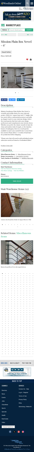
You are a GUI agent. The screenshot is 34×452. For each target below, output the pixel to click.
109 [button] (30, 293)
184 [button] (24, 308)
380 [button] (18, 347)
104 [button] (15, 293)
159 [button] (15, 304)
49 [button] (15, 282)
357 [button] (15, 343)
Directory (4, 390)
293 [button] (21, 330)
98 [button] (30, 291)
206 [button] (24, 313)
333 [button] (8, 339)
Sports (4, 408)
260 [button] (21, 323)
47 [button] (8, 282)
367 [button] (11, 345)
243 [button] (2, 321)
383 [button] (27, 347)
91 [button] (8, 291)
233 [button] (5, 319)
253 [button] (33, 321)
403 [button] (21, 352)
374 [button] (33, 345)
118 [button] (24, 295)
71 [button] (15, 286)
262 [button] (27, 323)
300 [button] (8, 332)
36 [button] (8, 280)
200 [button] (5, 313)
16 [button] (15, 276)
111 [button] (2, 295)
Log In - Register (23, 392)
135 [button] (8, 299)
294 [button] (24, 330)
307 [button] (30, 332)
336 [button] (18, 339)
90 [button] (5, 291)
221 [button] (2, 317)
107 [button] (24, 293)
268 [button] (11, 326)
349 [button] (24, 341)
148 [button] (15, 302)
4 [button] (11, 225)
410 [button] (8, 354)
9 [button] (27, 225)
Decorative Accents (22, 156)
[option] (17, 77)
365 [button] (5, 345)
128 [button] (21, 297)
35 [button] (5, 280)
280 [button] (15, 328)
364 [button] (2, 345)
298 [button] (2, 332)
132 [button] (33, 297)
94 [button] (18, 291)
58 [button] (8, 284)
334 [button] (11, 339)
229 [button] (27, 317)
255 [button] (5, 323)
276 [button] (2, 328)
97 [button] (27, 291)
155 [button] (2, 304)
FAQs (20, 403)
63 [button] (24, 284)
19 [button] (24, 276)
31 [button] (27, 278)
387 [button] (5, 349)
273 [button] (27, 326)
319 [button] (33, 334)
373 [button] (30, 345)
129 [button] (24, 297)
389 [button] (11, 349)
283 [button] (24, 328)
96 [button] (24, 291)
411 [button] (11, 354)
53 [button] (27, 282)
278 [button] (8, 328)
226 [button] (18, 317)
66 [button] (33, 284)
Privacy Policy (23, 399)
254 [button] (2, 323)
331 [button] (2, 339)
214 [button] (15, 315)
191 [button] (11, 310)
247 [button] (15, 321)
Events (4, 397)
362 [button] (30, 343)
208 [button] (30, 313)
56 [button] (2, 284)
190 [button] (8, 310)
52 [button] (24, 282)
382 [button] (24, 347)
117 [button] (21, 295)
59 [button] (11, 284)
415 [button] (24, 354)
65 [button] (30, 284)
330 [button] (33, 336)
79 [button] (5, 289)
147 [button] (11, 302)
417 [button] (30, 354)
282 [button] (21, 328)
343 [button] (5, 341)
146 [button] (8, 302)
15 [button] (11, 276)
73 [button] (21, 286)
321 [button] (5, 336)
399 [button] (8, 352)
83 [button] (18, 289)
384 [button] (30, 347)
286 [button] (33, 328)
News (3, 394)
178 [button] (5, 308)
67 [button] (2, 286)
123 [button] (5, 297)
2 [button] (18, 93)
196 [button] (27, 310)
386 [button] (2, 349)
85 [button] (24, 289)
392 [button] (21, 349)
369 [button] (18, 345)
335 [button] (15, 339)
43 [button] (30, 280)
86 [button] (27, 289)
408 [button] (2, 354)
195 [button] (24, 310)
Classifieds (5, 404)
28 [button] (18, 278)
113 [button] (8, 295)
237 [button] (18, 319)
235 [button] (11, 319)
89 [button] (2, 291)
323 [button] (11, 336)
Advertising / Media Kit (25, 406)
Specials (4, 412)
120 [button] (30, 295)
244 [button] (5, 321)
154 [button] (33, 302)
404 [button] (24, 352)
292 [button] (18, 330)
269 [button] (15, 326)
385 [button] (33, 347)
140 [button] (24, 299)
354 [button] (5, 343)
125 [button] (11, 297)
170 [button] (15, 306)
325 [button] (18, 336)
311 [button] (8, 334)
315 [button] (21, 334)
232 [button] (2, 319)
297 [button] (33, 330)
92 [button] (11, 291)
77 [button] (33, 286)
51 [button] (21, 282)
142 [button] (30, 299)
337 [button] (21, 339)
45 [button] (2, 282)
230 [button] (30, 317)
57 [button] (5, 284)
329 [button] (30, 336)
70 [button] (11, 286)
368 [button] (15, 345)
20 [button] (27, 276)
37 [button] (11, 280)
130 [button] (27, 297)
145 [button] (5, 302)
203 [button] (15, 313)
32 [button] (30, 278)
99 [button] (33, 291)
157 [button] (8, 304)
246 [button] (11, 321)
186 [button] (30, 308)
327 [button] (24, 336)
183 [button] (21, 308)
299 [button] (5, 332)
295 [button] (27, 330)
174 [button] (27, 306)
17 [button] (18, 276)
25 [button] (8, 278)
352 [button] (33, 341)
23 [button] (2, 278)
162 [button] (24, 304)
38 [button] (15, 280)
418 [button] (33, 354)
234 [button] (8, 319)
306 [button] (27, 332)
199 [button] (2, 313)
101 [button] (5, 293)
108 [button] (27, 293)
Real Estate (5, 419)
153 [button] (30, 302)
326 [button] (21, 336)
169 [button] (11, 306)
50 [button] (18, 282)
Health (3, 415)
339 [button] (27, 339)
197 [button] (30, 310)
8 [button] (24, 225)
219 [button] (30, 315)
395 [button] (30, 349)
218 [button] (27, 315)
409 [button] (5, 354)
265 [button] (2, 326)
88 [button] (33, 289)
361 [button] (27, 343)
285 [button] (30, 328)
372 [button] (27, 345)
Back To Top (17, 381)
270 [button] (18, 326)
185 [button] (27, 308)
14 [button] (8, 276)
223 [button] (8, 317)
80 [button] (8, 289)
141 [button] (27, 299)
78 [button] (2, 289)
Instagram (23, 431)
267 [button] (8, 326)
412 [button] (15, 354)
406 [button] (30, 352)
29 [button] (21, 278)
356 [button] (11, 343)
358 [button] (18, 343)
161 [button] (21, 304)
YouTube (19, 431)
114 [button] (11, 295)
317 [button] (27, 334)
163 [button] (27, 304)
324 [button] (15, 336)
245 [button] (8, 321)
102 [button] (8, 293)
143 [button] (33, 299)
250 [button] (24, 321)
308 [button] (33, 332)
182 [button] (18, 308)
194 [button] (21, 310)
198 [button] (33, 310)
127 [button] (18, 297)
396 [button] (33, 349)
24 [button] (5, 278)
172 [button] (21, 306)
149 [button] (18, 302)
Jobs (3, 401)
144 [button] (2, 302)
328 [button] (27, 336)
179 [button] (8, 308)
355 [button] (8, 343)
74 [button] (24, 286)
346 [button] (15, 341)
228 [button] (24, 317)
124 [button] (8, 297)
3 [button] (8, 225)
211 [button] (5, 315)
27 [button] (15, 278)
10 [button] (30, 225)
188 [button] (2, 310)
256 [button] (8, 323)
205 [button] (21, 313)
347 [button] (18, 341)
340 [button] (30, 339)
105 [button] (18, 293)
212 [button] (8, 315)
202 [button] (11, 313)
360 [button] (24, 343)
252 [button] (30, 321)
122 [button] (2, 297)
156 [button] (5, 304)
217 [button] (24, 315)
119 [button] (27, 295)
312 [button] (11, 334)
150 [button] (21, 302)
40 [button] (21, 280)
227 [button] (21, 317)
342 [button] (2, 341)
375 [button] (2, 347)
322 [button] (8, 336)
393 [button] (24, 349)
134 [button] (5, 299)
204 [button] (18, 313)
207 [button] (27, 313)
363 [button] (33, 343)
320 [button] (2, 336)
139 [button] (21, 299)
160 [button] (18, 304)
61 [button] (18, 284)
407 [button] (33, 352)
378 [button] (11, 347)
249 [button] (21, 321)
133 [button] (2, 299)
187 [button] (33, 308)
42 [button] (27, 280)
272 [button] (24, 326)
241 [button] (30, 319)
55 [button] (33, 282)
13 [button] (5, 276)
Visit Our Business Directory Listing (11, 168)
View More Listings (6, 170)
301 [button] (11, 332)
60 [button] (15, 284)
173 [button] (24, 306)
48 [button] (11, 282)
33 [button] (33, 278)
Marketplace (13, 25)
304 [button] (21, 332)
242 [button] (33, 319)
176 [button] (33, 306)
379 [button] (15, 347)
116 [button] (18, 295)
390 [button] (15, 349)
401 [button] (15, 352)
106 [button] (21, 293)
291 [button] (15, 330)
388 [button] (8, 349)
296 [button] (30, 330)
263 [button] (30, 323)
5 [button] (15, 225)
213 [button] (11, 315)
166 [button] (2, 306)
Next (28, 34)
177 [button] (2, 308)
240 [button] (27, 319)
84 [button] (21, 289)
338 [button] (24, 339)
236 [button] (15, 319)
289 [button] (8, 330)
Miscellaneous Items (24, 154)
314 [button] (18, 334)
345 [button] (11, 341)
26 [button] (11, 278)
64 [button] (27, 284)
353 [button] (2, 343)
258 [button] (15, 323)
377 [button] (8, 347)
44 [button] (33, 280)
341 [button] (33, 339)
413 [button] (18, 354)
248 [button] (18, 321)
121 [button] (33, 295)
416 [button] (27, 354)
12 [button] (18, 227)
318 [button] (30, 334)
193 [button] (18, 310)
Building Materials (27, 158)
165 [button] (33, 304)
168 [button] (8, 306)
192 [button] (15, 310)
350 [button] (27, 341)
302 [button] (15, 332)
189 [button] (5, 310)
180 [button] (11, 308)
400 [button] (11, 352)
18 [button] (21, 276)
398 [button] (5, 352)
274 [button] (30, 326)
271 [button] (21, 326)
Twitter (15, 431)
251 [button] (27, 321)
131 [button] (30, 297)
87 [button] (30, 289)
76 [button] (30, 286)
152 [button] (27, 302)
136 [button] (11, 299)
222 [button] (5, 317)
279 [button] (11, 328)
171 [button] (18, 306)
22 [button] (33, 276)
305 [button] (24, 332)
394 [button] (27, 349)
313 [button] (15, 334)
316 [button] (24, 334)
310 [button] (5, 334)
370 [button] (21, 345)
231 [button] (33, 317)
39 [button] (18, 280)
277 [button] (5, 328)
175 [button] (30, 306)
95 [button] (21, 291)
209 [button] (33, 313)
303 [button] (18, 332)
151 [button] (24, 302)
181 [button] (15, 308)
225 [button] (15, 317)
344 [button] (8, 341)
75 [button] (27, 286)
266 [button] (5, 326)
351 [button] (30, 341)
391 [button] (18, 349)
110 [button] (33, 293)
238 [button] (21, 319)
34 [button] (2, 280)
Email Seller (6, 52)
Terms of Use (23, 396)
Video (3, 422)
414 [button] (21, 354)
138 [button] (18, 299)
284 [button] (27, 328)
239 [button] (24, 319)
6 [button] (18, 225)
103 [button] (11, 293)
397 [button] (2, 352)
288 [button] (5, 330)
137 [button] (15, 299)
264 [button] (33, 323)
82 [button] (15, 289)
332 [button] (5, 339)
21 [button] (30, 276)
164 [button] (30, 304)
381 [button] (21, 347)
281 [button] (18, 328)
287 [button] (2, 330)
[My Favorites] (27, 59)
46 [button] (5, 282)
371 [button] (24, 345)
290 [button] (11, 330)
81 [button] (11, 289)
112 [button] (5, 295)
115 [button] (15, 295)
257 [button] (11, 323)
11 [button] (33, 225)
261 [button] (24, 323)
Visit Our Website (19, 170)
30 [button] (24, 278)
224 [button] (11, 317)
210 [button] (2, 315)
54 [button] (30, 282)
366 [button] (8, 345)
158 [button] (11, 304)
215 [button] (18, 315)
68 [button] (5, 286)
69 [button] (8, 286)
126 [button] (15, 297)
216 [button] (21, 315)
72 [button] (18, 286)
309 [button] (2, 334)
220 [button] (33, 315)
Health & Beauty (15, 363)
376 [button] (5, 347)
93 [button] (15, 291)
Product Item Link (6, 146)
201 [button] (8, 313)
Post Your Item (26, 363)
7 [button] (21, 225)
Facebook (11, 431)
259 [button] (18, 323)
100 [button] (2, 293)
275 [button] (33, 326)
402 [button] (18, 352)
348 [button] (21, 341)
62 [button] (21, 284)
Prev (6, 34)
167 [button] (5, 306)
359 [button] (21, 343)
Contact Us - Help (24, 389)
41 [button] (24, 280)
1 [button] (15, 93)
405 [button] (27, 352)
